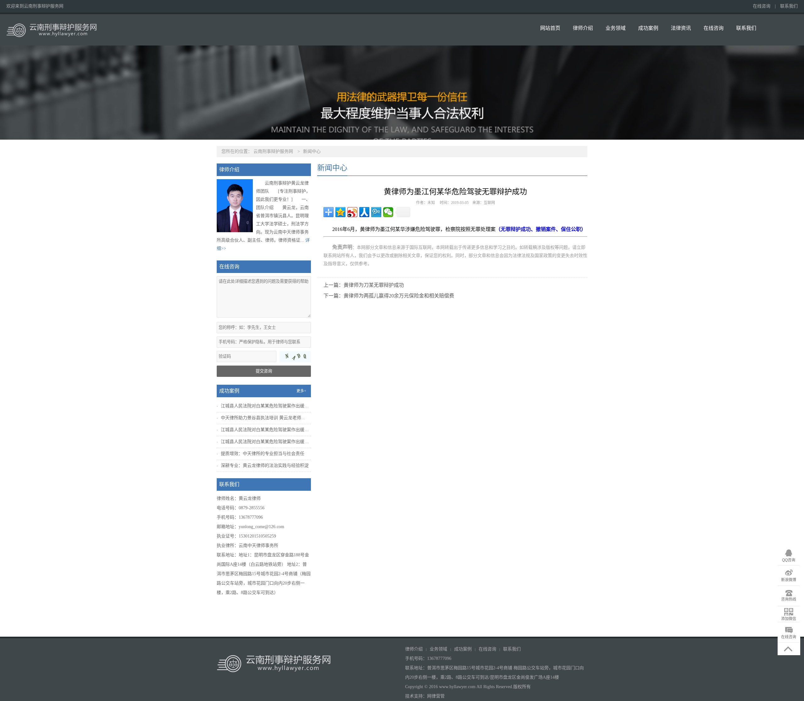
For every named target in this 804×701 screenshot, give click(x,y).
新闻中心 (312, 151)
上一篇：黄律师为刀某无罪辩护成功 (363, 285)
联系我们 (789, 6)
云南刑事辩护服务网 (273, 151)
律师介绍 (583, 28)
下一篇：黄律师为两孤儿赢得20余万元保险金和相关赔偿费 (388, 295)
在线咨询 (761, 6)
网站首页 (550, 28)
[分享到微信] (388, 212)
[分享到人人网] (364, 212)
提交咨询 (264, 371)
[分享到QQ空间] (340, 212)
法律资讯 (681, 28)
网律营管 (436, 696)
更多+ (301, 391)
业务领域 (616, 28)
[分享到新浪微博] (352, 212)
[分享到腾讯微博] (376, 212)
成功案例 (648, 28)
